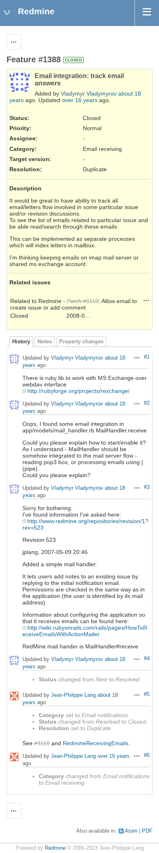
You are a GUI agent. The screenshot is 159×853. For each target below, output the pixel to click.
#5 (147, 694)
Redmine (55, 848)
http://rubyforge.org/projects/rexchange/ (78, 391)
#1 (147, 357)
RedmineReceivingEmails (95, 743)
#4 (147, 658)
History (21, 342)
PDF (147, 831)
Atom (131, 831)
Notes (45, 342)
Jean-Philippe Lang (73, 695)
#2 (147, 403)
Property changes (81, 342)
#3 (147, 487)
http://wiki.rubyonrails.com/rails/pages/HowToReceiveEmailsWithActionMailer (84, 630)
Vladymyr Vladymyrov (89, 93)
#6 (147, 755)
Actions (146, 300)
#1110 (42, 743)
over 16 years (79, 100)
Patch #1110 (83, 301)
